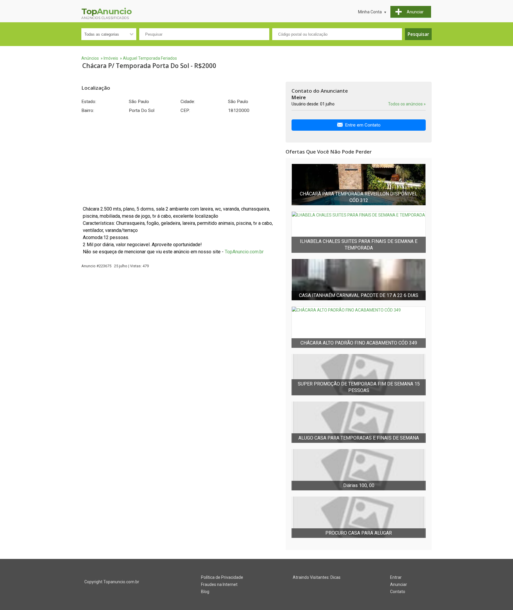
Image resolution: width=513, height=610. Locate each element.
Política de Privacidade (222, 577)
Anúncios (90, 58)
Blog (205, 591)
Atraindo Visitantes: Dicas (317, 577)
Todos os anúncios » (407, 104)
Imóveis (111, 58)
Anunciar (398, 584)
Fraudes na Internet (219, 584)
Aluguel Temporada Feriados (150, 58)
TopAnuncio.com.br (244, 252)
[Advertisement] (180, 159)
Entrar (396, 577)
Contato (397, 591)
